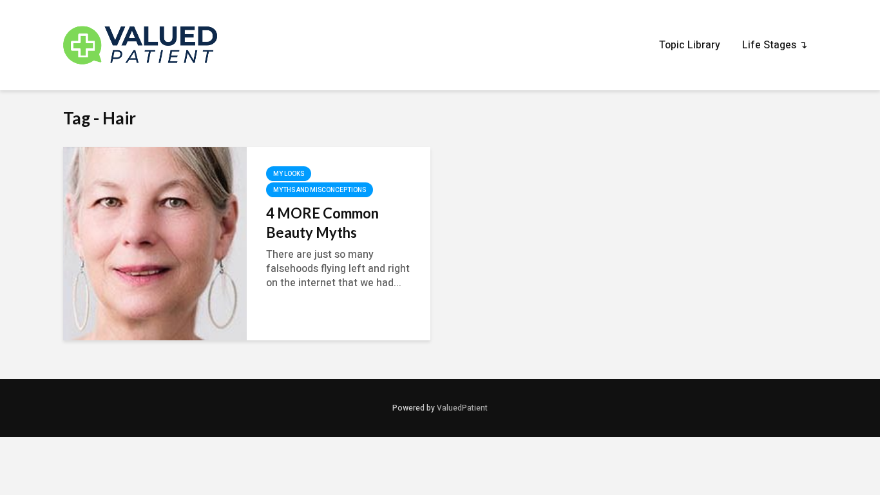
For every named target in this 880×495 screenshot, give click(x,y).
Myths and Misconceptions (319, 190)
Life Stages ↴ (774, 45)
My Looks (288, 174)
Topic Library (689, 45)
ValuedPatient (462, 408)
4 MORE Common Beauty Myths (322, 222)
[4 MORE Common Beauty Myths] (155, 243)
